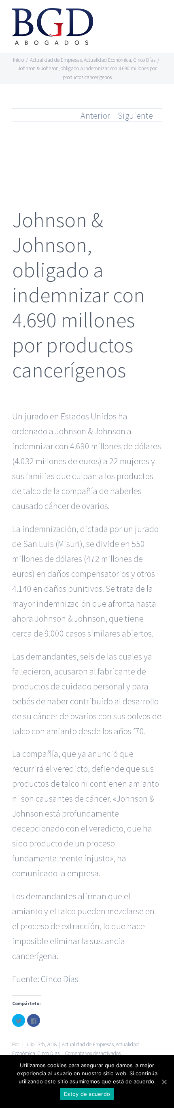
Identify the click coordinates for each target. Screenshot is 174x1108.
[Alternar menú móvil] (158, 18)
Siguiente (135, 115)
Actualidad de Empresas (88, 1044)
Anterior (95, 115)
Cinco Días (60, 978)
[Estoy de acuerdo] (164, 1082)
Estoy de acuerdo (87, 1094)
